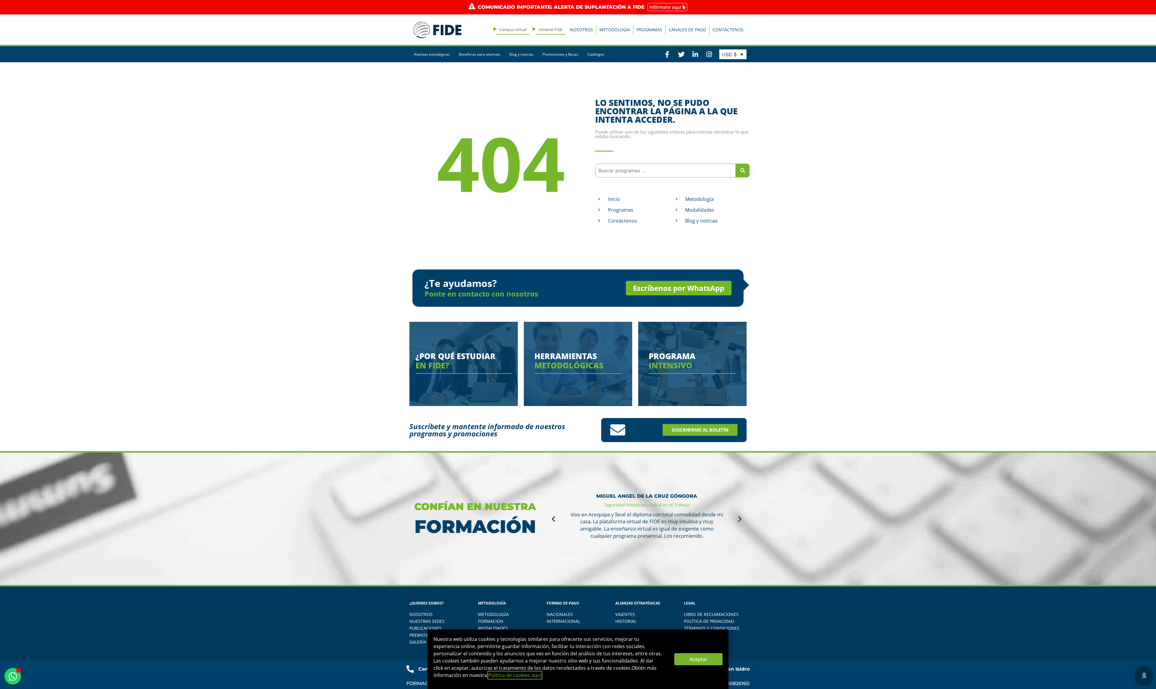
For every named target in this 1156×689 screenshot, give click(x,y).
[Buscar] (743, 170)
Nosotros (581, 29)
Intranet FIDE (550, 29)
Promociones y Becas (560, 54)
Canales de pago (687, 29)
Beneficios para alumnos (479, 54)
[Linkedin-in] (695, 54)
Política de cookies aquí (514, 675)
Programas (649, 29)
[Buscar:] (665, 170)
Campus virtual (513, 29)
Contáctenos (728, 29)
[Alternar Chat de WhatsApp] (13, 676)
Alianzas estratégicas (432, 54)
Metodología (614, 29)
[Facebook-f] (667, 54)
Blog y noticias (521, 54)
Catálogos (595, 54)
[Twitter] (681, 54)
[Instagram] (709, 54)
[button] (553, 518)
